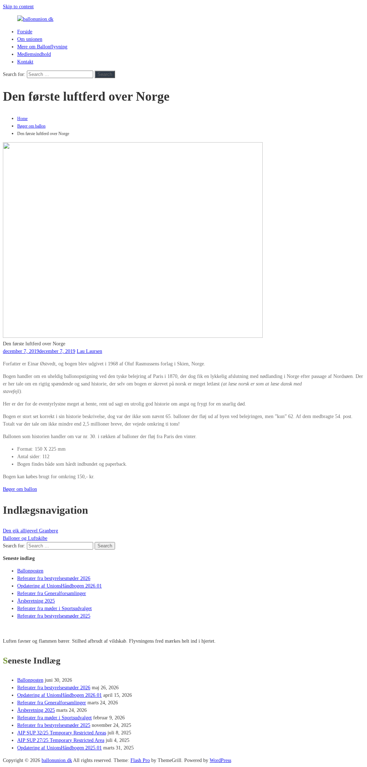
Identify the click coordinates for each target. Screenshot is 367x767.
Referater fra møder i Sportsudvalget (54, 608)
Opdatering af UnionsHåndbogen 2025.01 (59, 748)
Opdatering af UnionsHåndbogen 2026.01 (59, 586)
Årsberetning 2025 (36, 601)
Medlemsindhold (34, 54)
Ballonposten (30, 571)
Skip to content (18, 6)
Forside (24, 31)
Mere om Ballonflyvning (42, 46)
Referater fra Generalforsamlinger (51, 593)
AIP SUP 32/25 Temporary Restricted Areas (61, 732)
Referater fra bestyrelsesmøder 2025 (53, 616)
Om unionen (29, 39)
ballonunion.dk (57, 760)
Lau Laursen (89, 351)
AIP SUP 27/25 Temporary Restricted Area (60, 740)
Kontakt (25, 61)
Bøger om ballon (31, 126)
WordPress (220, 760)
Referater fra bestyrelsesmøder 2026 (53, 578)
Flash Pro (140, 760)
